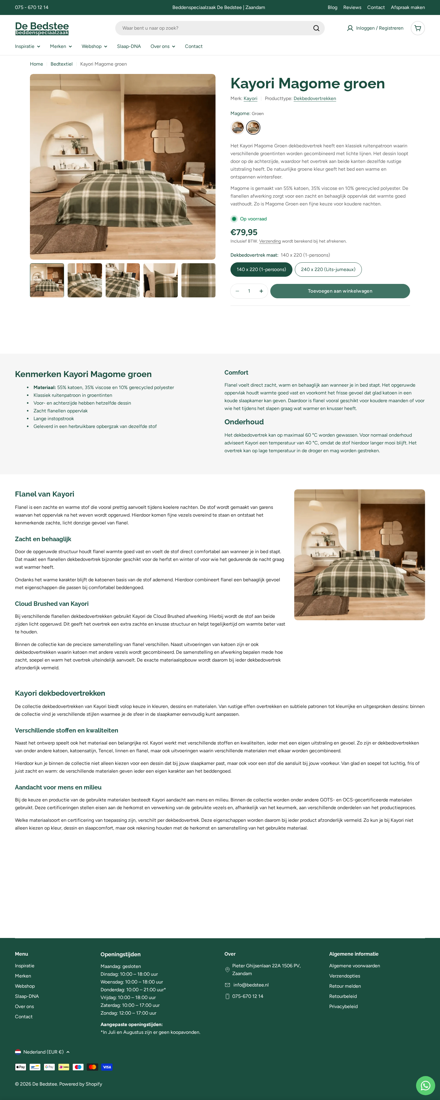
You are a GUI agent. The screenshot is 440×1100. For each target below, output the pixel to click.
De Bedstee (44, 1084)
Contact (376, 7)
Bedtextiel (62, 64)
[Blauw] (237, 127)
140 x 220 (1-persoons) (261, 269)
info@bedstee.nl (250, 985)
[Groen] (253, 127)
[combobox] (220, 28)
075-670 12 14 (247, 996)
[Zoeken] (316, 28)
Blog (332, 7)
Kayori (250, 98)
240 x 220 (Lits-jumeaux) (328, 269)
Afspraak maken (408, 7)
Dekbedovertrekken (315, 98)
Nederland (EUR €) (43, 1052)
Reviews (352, 7)
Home (36, 64)
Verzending (270, 241)
